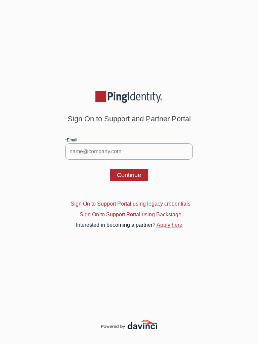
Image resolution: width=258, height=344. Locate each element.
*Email (71, 140)
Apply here (169, 225)
